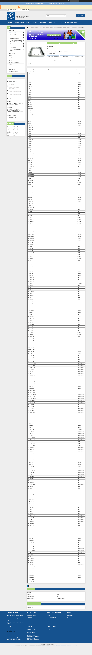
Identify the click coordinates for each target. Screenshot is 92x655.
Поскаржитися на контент (61, 645)
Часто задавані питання (14, 67)
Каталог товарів (19, 22)
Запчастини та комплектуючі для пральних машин (42, 27)
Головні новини (70, 615)
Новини (10, 55)
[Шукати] (65, 15)
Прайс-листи (12, 53)
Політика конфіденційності (72, 645)
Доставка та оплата (13, 71)
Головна (10, 22)
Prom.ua (52, 644)
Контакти (35, 22)
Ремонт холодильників (71, 22)
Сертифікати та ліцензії (14, 62)
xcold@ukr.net (11, 98)
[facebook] (27, 586)
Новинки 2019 (13, 34)
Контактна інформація (51, 617)
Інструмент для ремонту (15, 43)
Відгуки (10, 64)
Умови (50, 22)
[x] (28, 586)
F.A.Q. (61, 22)
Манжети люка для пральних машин (62, 27)
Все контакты (62, 3)
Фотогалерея (12, 69)
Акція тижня (43, 22)
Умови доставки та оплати (32, 615)
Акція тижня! (11, 30)
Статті (55, 22)
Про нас (28, 22)
